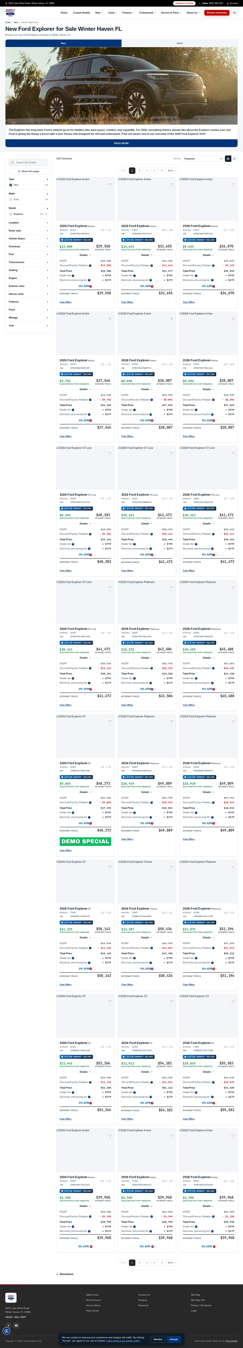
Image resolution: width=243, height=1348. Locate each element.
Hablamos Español (184, 3)
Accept (174, 1339)
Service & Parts (171, 12)
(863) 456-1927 (15, 1317)
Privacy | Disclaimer (201, 1305)
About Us (193, 12)
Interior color (16, 294)
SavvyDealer (231, 1341)
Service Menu (93, 1305)
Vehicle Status (17, 238)
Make (12, 193)
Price (12, 309)
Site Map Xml (198, 1300)
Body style (15, 230)
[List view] (234, 159)
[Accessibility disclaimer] (6, 1331)
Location (14, 222)
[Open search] (234, 13)
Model (12, 208)
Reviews (142, 1300)
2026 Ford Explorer (77, 226)
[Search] (12, 162)
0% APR (83, 1246)
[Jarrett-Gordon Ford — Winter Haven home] (10, 13)
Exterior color (17, 286)
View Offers (65, 302)
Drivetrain (14, 246)
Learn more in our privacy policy (123, 1341)
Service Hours (93, 1300)
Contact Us (144, 1294)
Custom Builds (81, 12)
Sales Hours (92, 1294)
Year (11, 325)
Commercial (147, 12)
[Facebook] (8, 1325)
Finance (128, 12)
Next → (172, 170)
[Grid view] (228, 159)
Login (194, 1310)
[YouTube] (16, 1325)
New (99, 12)
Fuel (11, 254)
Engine (13, 278)
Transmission (16, 262)
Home (64, 12)
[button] (85, 841)
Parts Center (92, 1310)
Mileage (13, 317)
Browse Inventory (217, 12)
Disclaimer (67, 1274)
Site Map (195, 1294)
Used (112, 12)
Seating (13, 270)
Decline (158, 1339)
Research (143, 1305)
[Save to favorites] (110, 184)
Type (11, 179)
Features (14, 301)
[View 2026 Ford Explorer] (85, 199)
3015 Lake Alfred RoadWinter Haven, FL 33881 (18, 1310)
